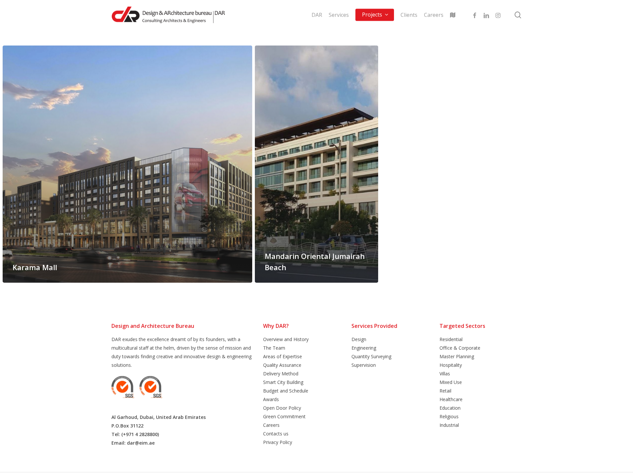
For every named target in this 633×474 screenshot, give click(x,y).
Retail (445, 391)
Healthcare (451, 399)
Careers (271, 425)
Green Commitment (284, 416)
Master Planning (456, 356)
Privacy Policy (277, 442)
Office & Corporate (459, 348)
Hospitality (450, 365)
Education (450, 408)
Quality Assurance (282, 365)
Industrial (449, 425)
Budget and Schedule (285, 391)
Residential (451, 339)
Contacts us (275, 433)
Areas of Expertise (282, 356)
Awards (271, 399)
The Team (274, 348)
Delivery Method (280, 373)
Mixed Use (450, 382)
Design (358, 339)
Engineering (363, 348)
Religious (449, 416)
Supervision (363, 365)
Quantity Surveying (371, 356)
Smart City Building (283, 382)
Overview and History (286, 339)
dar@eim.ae (141, 443)
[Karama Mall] (127, 164)
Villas (444, 373)
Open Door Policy (282, 408)
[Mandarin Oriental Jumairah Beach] (316, 164)
